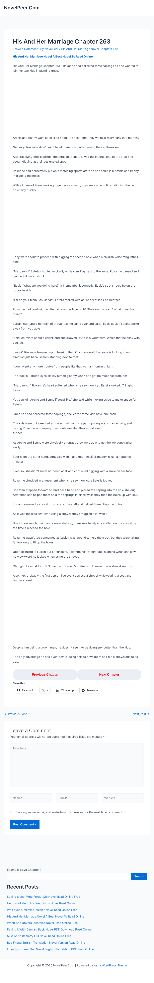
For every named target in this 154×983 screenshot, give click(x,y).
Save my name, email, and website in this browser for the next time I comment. (69, 812)
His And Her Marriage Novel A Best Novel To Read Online (53, 56)
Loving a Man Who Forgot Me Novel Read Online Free (43, 897)
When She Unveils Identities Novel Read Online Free (42, 923)
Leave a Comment (25, 49)
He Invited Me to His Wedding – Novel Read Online (41, 903)
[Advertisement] (77, 106)
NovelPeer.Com (22, 8)
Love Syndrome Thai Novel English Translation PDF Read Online (50, 949)
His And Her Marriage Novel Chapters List (89, 49)
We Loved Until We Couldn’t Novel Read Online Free (42, 910)
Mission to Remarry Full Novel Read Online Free (39, 936)
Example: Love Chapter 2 (24, 870)
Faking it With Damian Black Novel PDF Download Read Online (49, 929)
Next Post (141, 714)
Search (139, 876)
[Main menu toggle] (146, 8)
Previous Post (15, 714)
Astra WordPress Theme (110, 965)
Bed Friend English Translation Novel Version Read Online (46, 942)
